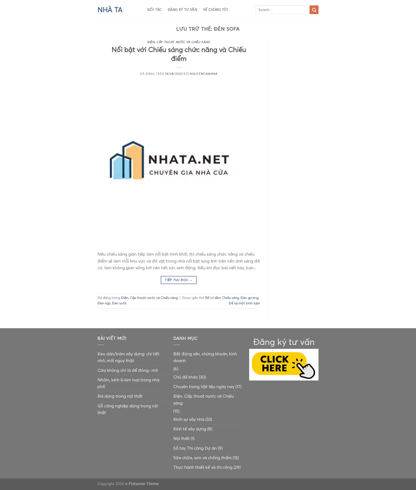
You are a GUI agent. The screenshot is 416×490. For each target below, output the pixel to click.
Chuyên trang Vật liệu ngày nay (203, 386)
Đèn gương (249, 298)
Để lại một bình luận (244, 303)
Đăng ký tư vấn (182, 10)
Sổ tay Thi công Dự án (195, 448)
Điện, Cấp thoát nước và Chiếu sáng (178, 42)
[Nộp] (314, 9)
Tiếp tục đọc (178, 280)
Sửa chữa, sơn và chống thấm (202, 457)
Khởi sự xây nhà (188, 419)
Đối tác (154, 10)
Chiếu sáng (230, 298)
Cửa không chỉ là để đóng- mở (128, 370)
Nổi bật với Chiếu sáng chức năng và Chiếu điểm (179, 54)
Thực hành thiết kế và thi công (202, 467)
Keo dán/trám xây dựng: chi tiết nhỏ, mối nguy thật (128, 357)
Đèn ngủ (104, 303)
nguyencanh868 (204, 74)
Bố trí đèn (213, 298)
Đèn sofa (119, 303)
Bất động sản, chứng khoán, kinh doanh (205, 357)
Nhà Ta (110, 9)
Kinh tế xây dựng (189, 428)
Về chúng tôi (215, 10)
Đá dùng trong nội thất (120, 396)
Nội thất (181, 438)
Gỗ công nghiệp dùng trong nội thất (128, 409)
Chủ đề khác (185, 377)
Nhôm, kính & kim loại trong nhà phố (128, 383)
